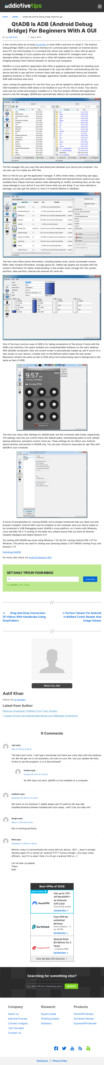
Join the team (16, 1028)
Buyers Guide (48, 1014)
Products (81, 1007)
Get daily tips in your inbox (30, 573)
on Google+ (20, 699)
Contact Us (14, 1032)
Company (15, 1007)
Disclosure (42, 1061)
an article (41, 44)
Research (48, 1007)
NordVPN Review (84, 1014)
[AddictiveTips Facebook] (56, 1048)
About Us (13, 1014)
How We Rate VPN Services (50, 958)
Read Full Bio (52, 685)
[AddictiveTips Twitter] (64, 1048)
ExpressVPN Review (85, 1023)
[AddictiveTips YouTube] (72, 1048)
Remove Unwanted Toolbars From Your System (30, 711)
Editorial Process (17, 1018)
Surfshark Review (84, 1018)
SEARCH (71, 986)
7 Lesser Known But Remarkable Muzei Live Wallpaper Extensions (40, 715)
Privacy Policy (60, 1061)
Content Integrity (18, 1023)
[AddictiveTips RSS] (80, 1048)
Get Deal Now (60, 910)
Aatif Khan (12, 37)
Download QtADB (12, 552)
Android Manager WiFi (40, 557)
